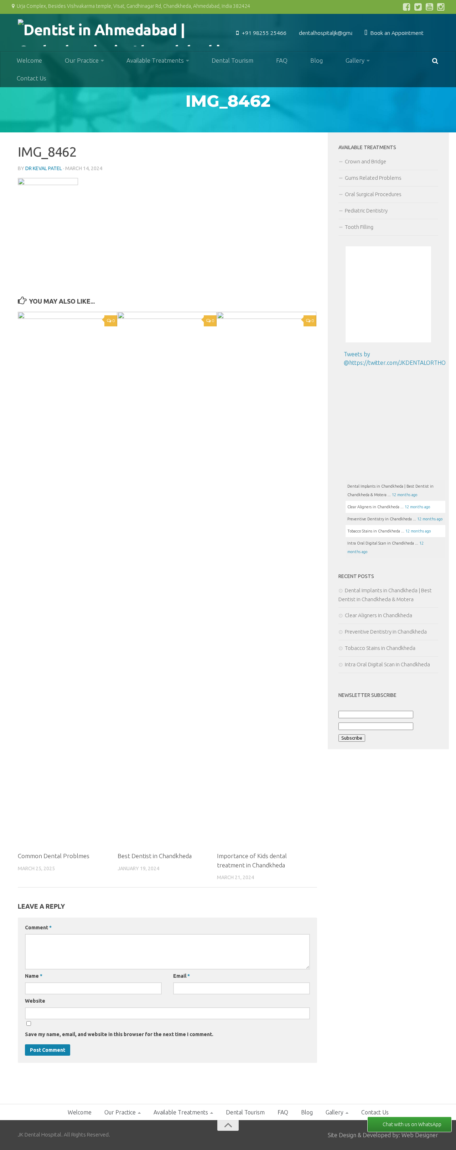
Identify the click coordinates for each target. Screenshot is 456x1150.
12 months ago (404, 495)
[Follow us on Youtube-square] (429, 6)
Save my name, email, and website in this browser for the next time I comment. (119, 1034)
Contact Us (31, 78)
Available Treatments (155, 60)
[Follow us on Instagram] (441, 6)
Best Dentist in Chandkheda (155, 855)
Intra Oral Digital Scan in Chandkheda (387, 664)
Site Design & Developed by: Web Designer (383, 1135)
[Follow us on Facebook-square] (407, 6)
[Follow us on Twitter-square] (418, 6)
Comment (38, 927)
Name (33, 976)
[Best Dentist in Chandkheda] (167, 579)
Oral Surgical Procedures (373, 194)
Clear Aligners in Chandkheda (379, 615)
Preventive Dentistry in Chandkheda (386, 632)
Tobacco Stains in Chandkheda (380, 648)
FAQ (281, 60)
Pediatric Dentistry (366, 211)
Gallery (355, 60)
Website (35, 1001)
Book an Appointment (396, 33)
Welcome (29, 60)
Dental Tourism (232, 60)
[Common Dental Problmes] (67, 579)
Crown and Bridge (365, 161)
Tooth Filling (359, 227)
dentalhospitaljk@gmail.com (333, 33)
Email (181, 976)
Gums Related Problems (373, 178)
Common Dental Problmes (53, 855)
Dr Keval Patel (43, 168)
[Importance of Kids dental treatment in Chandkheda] (266, 579)
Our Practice (82, 60)
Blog (316, 60)
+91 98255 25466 (263, 33)
